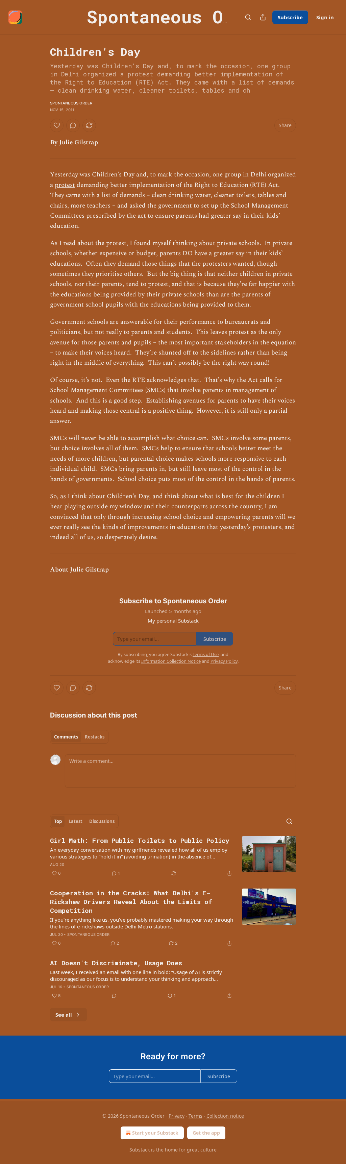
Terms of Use (206, 654)
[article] (173, 856)
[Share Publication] (263, 17)
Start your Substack (155, 1133)
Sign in (325, 17)
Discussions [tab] (102, 821)
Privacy (176, 1116)
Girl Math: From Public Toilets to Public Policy (139, 840)
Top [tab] (58, 821)
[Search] (248, 17)
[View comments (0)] (73, 125)
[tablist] (79, 737)
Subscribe (290, 17)
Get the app (206, 1133)
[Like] (57, 125)
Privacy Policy (224, 661)
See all (63, 1014)
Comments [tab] (66, 737)
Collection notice (225, 1116)
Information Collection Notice (171, 661)
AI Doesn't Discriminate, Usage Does (116, 963)
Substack (139, 1149)
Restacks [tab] (94, 737)
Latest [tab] (75, 821)
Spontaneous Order (71, 103)
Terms (195, 1116)
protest (65, 185)
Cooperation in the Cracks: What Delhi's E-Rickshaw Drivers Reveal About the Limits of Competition (131, 902)
